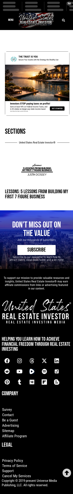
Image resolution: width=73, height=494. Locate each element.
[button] (11, 20)
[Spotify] (44, 371)
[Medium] (32, 382)
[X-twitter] (44, 361)
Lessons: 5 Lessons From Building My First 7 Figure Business (36, 194)
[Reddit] (7, 371)
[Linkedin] (56, 361)
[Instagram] (19, 361)
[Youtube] (19, 371)
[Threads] (32, 361)
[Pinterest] (7, 382)
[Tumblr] (19, 382)
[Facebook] (7, 361)
